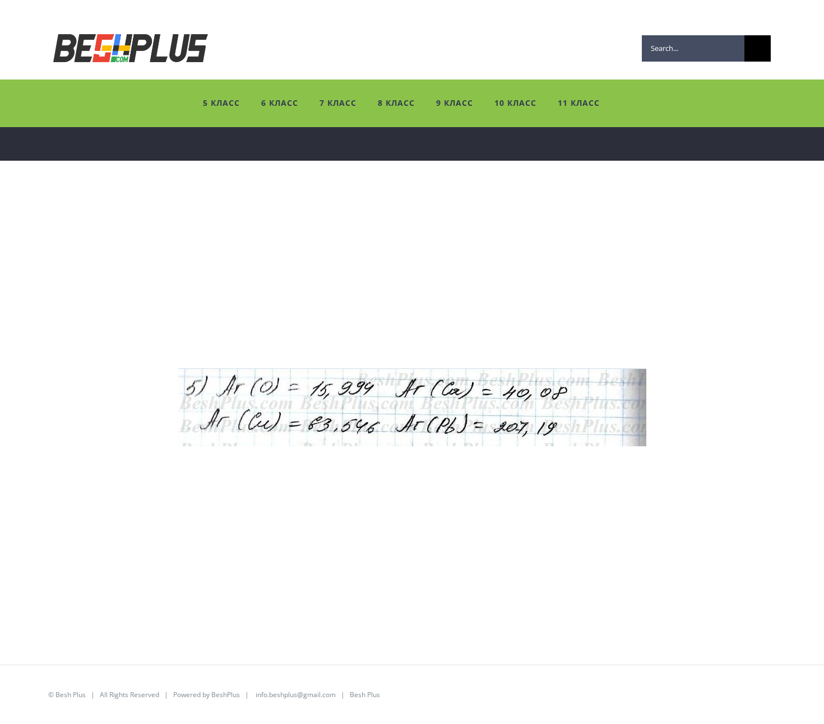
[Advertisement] (353, 289)
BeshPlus (225, 694)
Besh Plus (70, 694)
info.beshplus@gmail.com (296, 694)
